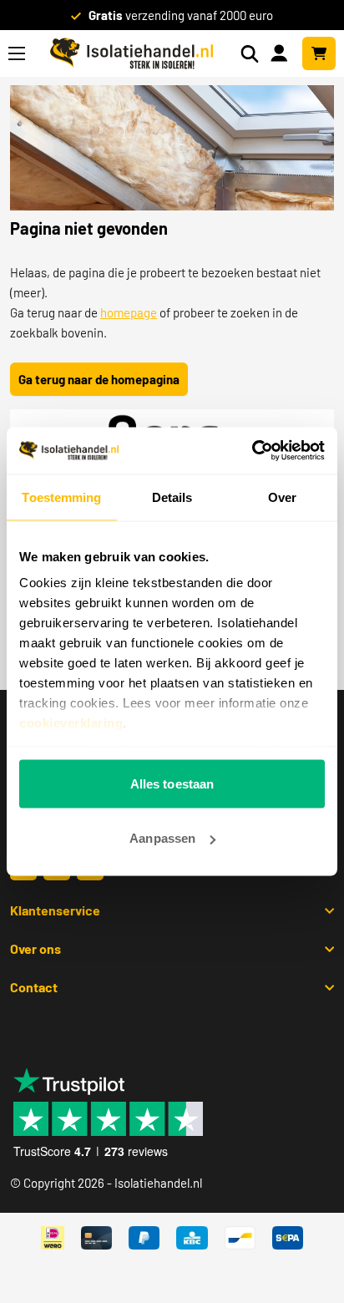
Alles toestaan (172, 783)
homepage (128, 312)
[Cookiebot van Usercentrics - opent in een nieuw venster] (252, 451)
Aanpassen (162, 838)
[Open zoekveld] (249, 54)
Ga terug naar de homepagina (99, 379)
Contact (34, 987)
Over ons (35, 948)
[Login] (282, 51)
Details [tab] (172, 496)
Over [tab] (282, 496)
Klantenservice (55, 910)
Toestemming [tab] (61, 496)
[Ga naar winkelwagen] (319, 53)
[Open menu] (16, 53)
